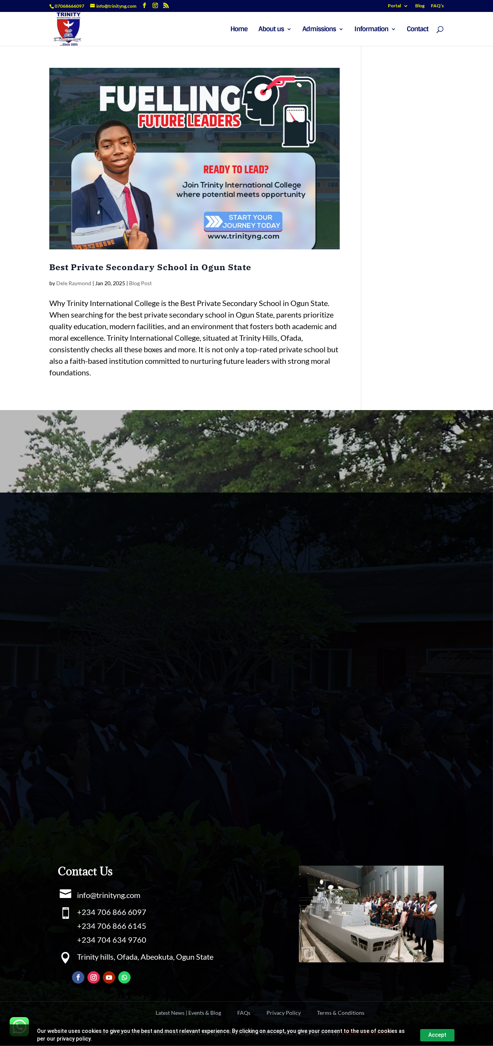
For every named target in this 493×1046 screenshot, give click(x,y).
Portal (394, 5)
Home (239, 29)
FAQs (243, 1013)
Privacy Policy (284, 1013)
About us (271, 29)
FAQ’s (437, 5)
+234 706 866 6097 (111, 912)
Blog (419, 5)
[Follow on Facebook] (78, 977)
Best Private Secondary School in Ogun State (150, 267)
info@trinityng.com (108, 895)
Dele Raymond (73, 283)
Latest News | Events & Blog (188, 1013)
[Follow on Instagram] (93, 977)
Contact (417, 29)
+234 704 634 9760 (111, 939)
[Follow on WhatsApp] (124, 977)
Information (371, 29)
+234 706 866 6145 (111, 925)
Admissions (319, 29)
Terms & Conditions (340, 1013)
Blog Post (140, 283)
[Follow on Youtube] (109, 977)
